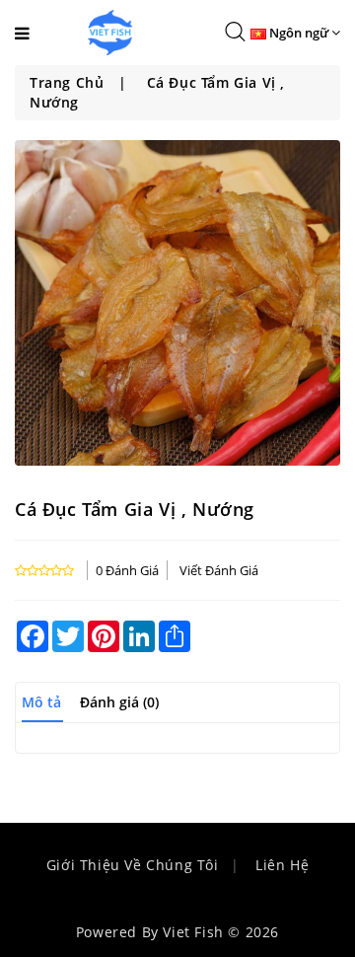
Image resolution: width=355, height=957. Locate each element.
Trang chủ (67, 82)
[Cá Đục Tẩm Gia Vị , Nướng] (177, 303)
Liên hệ (282, 864)
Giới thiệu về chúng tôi (132, 864)
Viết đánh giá (218, 570)
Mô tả (41, 702)
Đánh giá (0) (119, 702)
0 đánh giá (127, 570)
